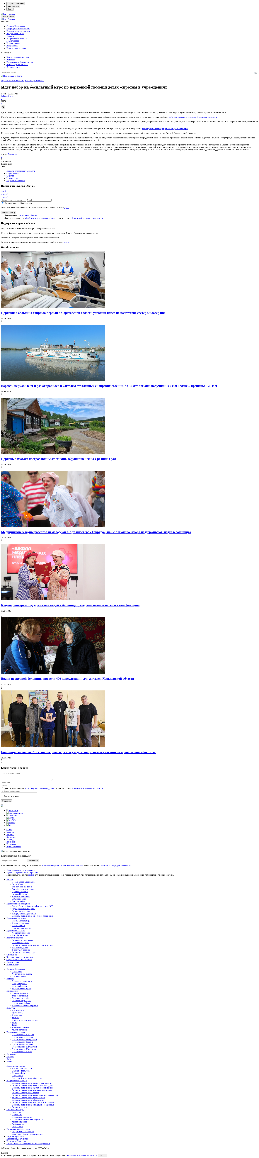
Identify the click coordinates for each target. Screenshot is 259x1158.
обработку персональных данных (40, 218)
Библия (9, 879)
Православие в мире (15, 1032)
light (3, 96)
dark (7, 96)
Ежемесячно (26, 203)
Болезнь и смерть (20, 993)
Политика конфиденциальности (21, 870)
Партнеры (11, 844)
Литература (17, 1013)
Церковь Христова (15, 1136)
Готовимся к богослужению (19, 1129)
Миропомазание (19, 1122)
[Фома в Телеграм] (11, 815)
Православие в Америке (23, 1034)
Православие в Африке (22, 1037)
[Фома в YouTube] (11, 820)
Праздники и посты (15, 1066)
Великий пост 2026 (21, 1071)
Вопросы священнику (16, 38)
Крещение (16, 1112)
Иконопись (17, 1015)
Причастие (17, 1114)
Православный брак (21, 1003)
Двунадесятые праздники (23, 908)
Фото (8, 1059)
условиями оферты (28, 215)
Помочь (11, 14)
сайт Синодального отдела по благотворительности (193, 117)
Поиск (10, 9)
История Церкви (19, 983)
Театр (14, 1025)
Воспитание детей (14, 938)
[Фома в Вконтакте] (12, 810)
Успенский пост (19, 1073)
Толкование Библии (21, 896)
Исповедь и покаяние (22, 1117)
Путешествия (12, 962)
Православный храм (15, 930)
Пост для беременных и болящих (27, 1078)
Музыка (15, 1017)
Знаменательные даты (22, 981)
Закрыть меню (8, 17)
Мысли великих (19, 1030)
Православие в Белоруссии (24, 1039)
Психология (12, 991)
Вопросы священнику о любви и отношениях (33, 1102)
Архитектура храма (21, 933)
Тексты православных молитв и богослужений (28, 1143)
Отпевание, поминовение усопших (28, 1119)
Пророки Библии (20, 891)
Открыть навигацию (16, 4)
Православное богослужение (19, 62)
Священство (17, 1126)
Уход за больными (20, 996)
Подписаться (33, 861)
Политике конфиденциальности (82, 1155)
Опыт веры (17, 971)
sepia (12, 96)
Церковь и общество (15, 180)
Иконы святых (18, 925)
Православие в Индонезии (24, 1049)
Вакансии (11, 842)
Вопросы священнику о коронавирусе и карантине (35, 1095)
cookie (31, 875)
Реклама (10, 834)
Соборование (18, 1124)
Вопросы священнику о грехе (25, 1092)
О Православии (19, 976)
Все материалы (13, 43)
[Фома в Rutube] (10, 822)
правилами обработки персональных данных (63, 865)
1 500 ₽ (4, 194)
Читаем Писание (19, 894)
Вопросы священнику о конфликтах (28, 1097)
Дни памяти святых (21, 911)
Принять (102, 1155)
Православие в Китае (22, 1051)
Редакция (12, 154)
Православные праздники (18, 904)
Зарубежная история (21, 988)
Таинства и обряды (15, 1109)
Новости (10, 36)
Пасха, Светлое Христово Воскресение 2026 (32, 906)
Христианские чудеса (22, 974)
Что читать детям (20, 947)
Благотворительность (34, 80)
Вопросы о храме (20, 1107)
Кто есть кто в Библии (22, 887)
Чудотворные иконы (21, 928)
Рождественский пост (22, 1068)
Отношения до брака (21, 1000)
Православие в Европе (22, 1044)
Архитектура (18, 1010)
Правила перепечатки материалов (22, 872)
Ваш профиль (13, 6)
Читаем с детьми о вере (17, 64)
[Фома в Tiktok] (10, 818)
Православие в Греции (22, 1042)
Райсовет (10, 60)
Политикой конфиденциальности (87, 218)
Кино (14, 1022)
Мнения (10, 1056)
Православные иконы (16, 918)
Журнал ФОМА (8, 80)
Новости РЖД (12, 964)
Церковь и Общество (16, 1141)
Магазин (10, 832)
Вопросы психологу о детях (25, 952)
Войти (20, 76)
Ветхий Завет (18, 884)
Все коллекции (13, 67)
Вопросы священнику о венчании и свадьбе (32, 1085)
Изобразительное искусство (25, 1020)
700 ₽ (3, 191)
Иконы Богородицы (21, 921)
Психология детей (20, 942)
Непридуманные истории (18, 29)
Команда (10, 839)
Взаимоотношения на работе (25, 1005)
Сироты (10, 176)
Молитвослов (12, 41)
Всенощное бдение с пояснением (27, 1134)
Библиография (18, 901)
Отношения (11, 955)
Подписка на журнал (16, 48)
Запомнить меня (11, 796)
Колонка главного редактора (19, 957)
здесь (66, 207)
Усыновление (12, 178)
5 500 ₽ (4, 197)
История (10, 979)
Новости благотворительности (20, 171)
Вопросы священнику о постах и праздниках (32, 916)
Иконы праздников (20, 923)
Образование (12, 173)
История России (19, 986)
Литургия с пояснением (23, 1131)
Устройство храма (20, 935)
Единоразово (10, 203)
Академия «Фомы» (15, 33)
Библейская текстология (23, 889)
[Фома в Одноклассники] (14, 813)
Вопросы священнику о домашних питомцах (32, 1090)
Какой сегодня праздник (17, 57)
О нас (9, 829)
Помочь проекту (8, 212)
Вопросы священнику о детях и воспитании (32, 945)
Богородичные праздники (24, 913)
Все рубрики (12, 46)
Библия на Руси (19, 899)
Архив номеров (13, 846)
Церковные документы (17, 1139)
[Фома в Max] (9, 825)
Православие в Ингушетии (24, 1047)
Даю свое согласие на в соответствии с (53, 218)
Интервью (11, 1054)
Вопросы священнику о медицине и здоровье (33, 1105)
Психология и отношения (18, 31)
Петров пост (17, 1075)
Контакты (11, 837)
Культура (10, 1008)
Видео (9, 1061)
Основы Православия (16, 26)
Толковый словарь (20, 1027)
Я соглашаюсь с (20, 215)
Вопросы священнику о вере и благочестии (32, 1083)
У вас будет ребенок (21, 950)
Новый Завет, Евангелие (23, 882)
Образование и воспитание (19, 959)
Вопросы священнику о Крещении (28, 1100)
